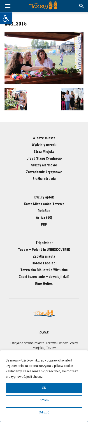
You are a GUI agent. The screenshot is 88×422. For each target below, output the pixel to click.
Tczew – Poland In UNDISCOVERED (44, 249)
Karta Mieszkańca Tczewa (44, 204)
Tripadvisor (44, 243)
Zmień (44, 400)
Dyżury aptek (44, 197)
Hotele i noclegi (44, 263)
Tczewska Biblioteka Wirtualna (44, 270)
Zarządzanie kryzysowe (44, 172)
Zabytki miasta (44, 256)
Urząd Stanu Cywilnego (44, 158)
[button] (6, 18)
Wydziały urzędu (44, 145)
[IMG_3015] (44, 83)
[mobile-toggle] (7, 6)
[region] (44, 386)
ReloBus (44, 211)
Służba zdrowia (44, 179)
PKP (44, 224)
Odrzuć (44, 412)
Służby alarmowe (44, 165)
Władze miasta (44, 138)
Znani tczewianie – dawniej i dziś (44, 277)
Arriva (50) (44, 217)
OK (44, 388)
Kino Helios (44, 283)
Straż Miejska (44, 151)
